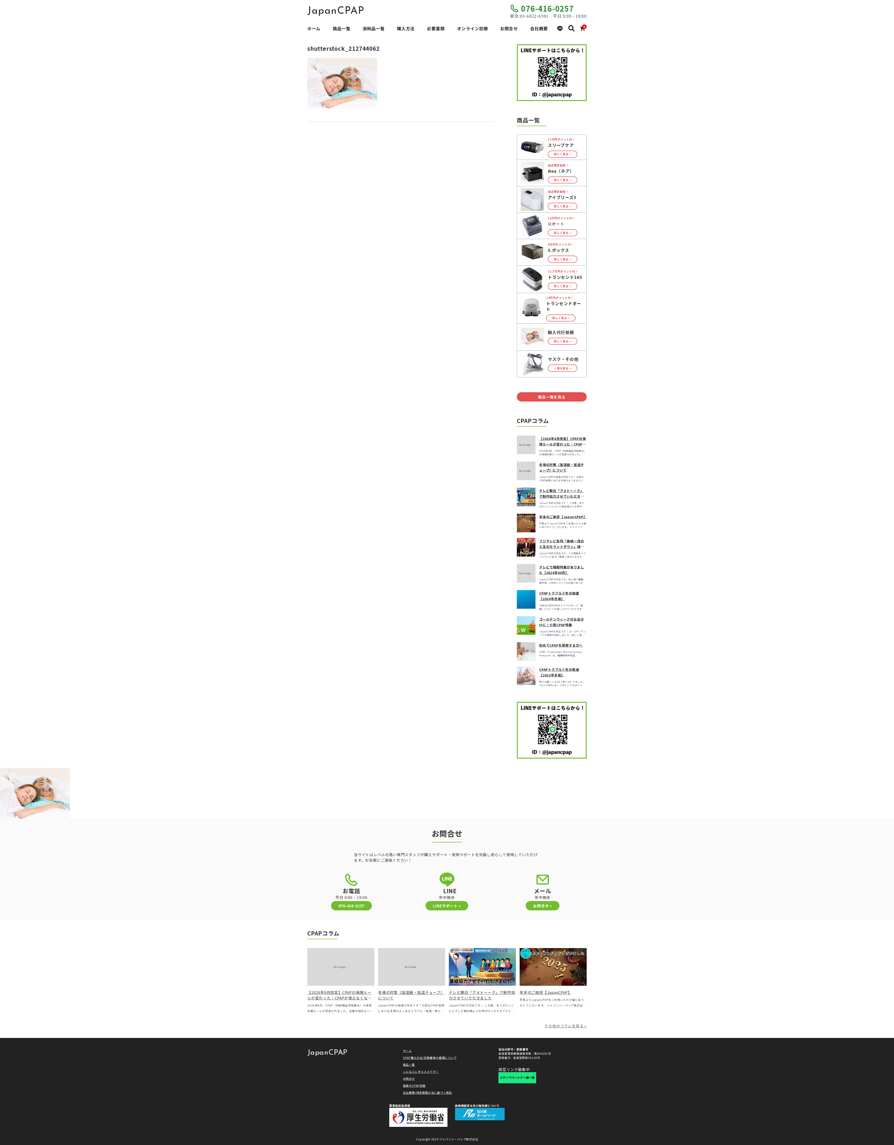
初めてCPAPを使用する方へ (560, 645)
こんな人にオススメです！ (421, 1072)
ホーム (313, 28)
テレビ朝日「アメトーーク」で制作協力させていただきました (561, 496)
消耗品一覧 (373, 28)
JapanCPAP (335, 11)
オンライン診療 (472, 28)
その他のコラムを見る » (565, 1026)
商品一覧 (341, 28)
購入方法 (406, 28)
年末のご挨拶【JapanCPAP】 (563, 516)
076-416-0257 (547, 8)
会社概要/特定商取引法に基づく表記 (427, 1092)
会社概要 (539, 28)
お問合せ (509, 28)
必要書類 (436, 28)
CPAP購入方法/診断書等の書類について (430, 1058)
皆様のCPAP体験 (414, 1086)
